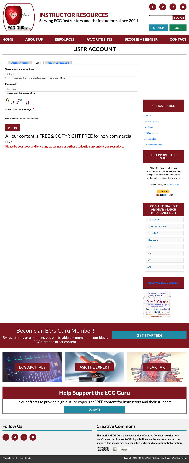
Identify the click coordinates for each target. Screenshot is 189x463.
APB (149, 267)
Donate (27, 458)
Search (147, 115)
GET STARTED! (149, 335)
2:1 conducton (152, 240)
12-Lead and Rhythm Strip (157, 226)
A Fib (149, 247)
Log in (40, 62)
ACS (149, 253)
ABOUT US (34, 39)
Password (11, 83)
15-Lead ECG (152, 233)
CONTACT (178, 39)
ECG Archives (151, 133)
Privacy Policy (8, 458)
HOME (7, 39)
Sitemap (19, 458)
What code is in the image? (19, 109)
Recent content (151, 121)
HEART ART (157, 367)
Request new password (58, 62)
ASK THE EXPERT (94, 367)
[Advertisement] (163, 77)
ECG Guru (142, 458)
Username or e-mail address (20, 68)
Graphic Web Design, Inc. (176, 458)
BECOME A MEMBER (141, 39)
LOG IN (178, 27)
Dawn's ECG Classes (163, 282)
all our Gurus (173, 184)
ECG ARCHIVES (32, 367)
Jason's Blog (150, 138)
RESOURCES (64, 39)
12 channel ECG (153, 219)
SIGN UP (158, 27)
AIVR (149, 260)
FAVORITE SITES (99, 39)
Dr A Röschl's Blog (153, 144)
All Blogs (148, 127)
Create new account (20, 62)
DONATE (94, 409)
